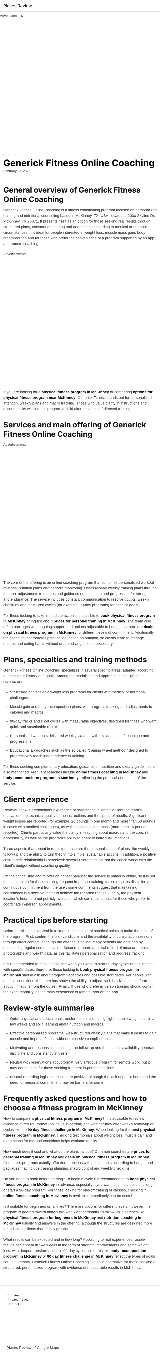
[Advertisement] (80, 80)
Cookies (14, 1295)
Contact (13, 1304)
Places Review (17, 6)
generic (9, 155)
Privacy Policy (18, 1299)
